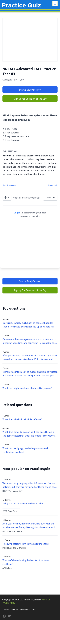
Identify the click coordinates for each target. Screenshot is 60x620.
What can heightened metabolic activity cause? (27, 388)
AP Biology (7, 568)
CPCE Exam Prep (9, 511)
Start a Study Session (30, 89)
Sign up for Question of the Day (30, 98)
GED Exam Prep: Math (12, 531)
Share (48, 197)
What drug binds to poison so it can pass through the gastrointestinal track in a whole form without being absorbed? (29, 433)
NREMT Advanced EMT (12, 491)
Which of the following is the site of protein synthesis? (25, 562)
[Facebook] (4, 616)
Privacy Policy (9, 603)
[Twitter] (9, 616)
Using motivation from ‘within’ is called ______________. (23, 505)
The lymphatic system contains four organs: (25, 543)
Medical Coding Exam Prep (14, 547)
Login (17, 212)
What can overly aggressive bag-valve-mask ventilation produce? (25, 450)
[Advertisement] (30, 39)
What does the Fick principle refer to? (22, 419)
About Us (46, 599)
